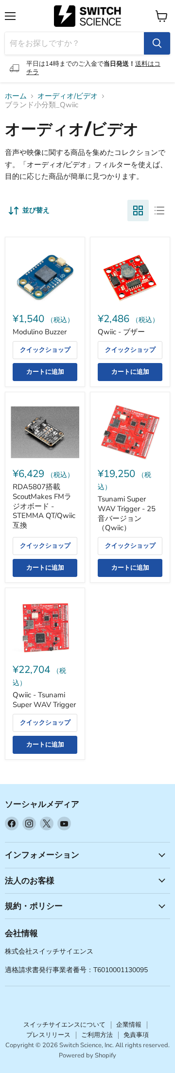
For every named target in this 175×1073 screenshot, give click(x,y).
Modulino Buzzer (40, 332)
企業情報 (128, 1024)
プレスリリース (48, 1035)
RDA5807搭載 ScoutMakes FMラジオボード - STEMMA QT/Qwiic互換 (44, 506)
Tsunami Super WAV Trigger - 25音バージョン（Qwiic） (127, 513)
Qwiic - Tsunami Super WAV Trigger (44, 699)
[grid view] (138, 210)
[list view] (159, 210)
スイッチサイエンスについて (64, 1024)
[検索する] (157, 43)
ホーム (16, 96)
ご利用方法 (97, 1035)
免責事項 (136, 1035)
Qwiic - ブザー (121, 332)
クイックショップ (45, 349)
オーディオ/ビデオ (67, 96)
